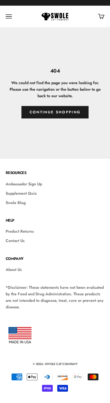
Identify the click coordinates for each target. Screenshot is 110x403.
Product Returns (20, 231)
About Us (14, 269)
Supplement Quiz (21, 193)
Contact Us (15, 240)
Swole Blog (16, 202)
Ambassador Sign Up (24, 184)
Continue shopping (55, 112)
